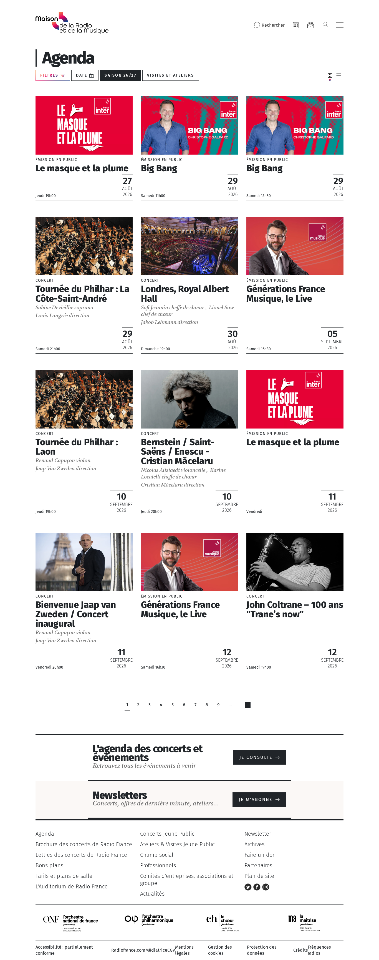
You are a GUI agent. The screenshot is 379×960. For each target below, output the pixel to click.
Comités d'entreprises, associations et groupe (186, 879)
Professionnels (158, 865)
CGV (171, 950)
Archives (254, 844)
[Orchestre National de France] (70, 922)
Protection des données (261, 950)
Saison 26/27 (120, 75)
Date (81, 75)
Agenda (45, 833)
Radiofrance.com (128, 950)
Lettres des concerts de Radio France (81, 854)
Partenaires (258, 865)
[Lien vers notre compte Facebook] (257, 886)
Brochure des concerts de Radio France (84, 844)
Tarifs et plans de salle (64, 876)
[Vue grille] (329, 75)
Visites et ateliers (170, 75)
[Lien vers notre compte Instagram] (265, 886)
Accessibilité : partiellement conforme (64, 950)
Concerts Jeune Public (167, 833)
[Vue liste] (338, 75)
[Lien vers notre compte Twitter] (248, 886)
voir (84, 148)
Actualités (152, 893)
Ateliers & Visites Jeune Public (177, 844)
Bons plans (49, 865)
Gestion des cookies (220, 950)
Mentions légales (184, 950)
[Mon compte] (325, 25)
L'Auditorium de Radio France (72, 886)
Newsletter (257, 833)
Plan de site (259, 876)
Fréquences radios (319, 950)
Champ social (156, 854)
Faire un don (260, 854)
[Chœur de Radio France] (228, 922)
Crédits (300, 950)
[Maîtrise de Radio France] (307, 922)
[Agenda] (295, 25)
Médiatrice (156, 950)
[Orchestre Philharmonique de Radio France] (149, 922)
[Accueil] (72, 23)
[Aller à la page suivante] (251, 707)
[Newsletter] (310, 25)
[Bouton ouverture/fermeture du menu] (339, 24)
